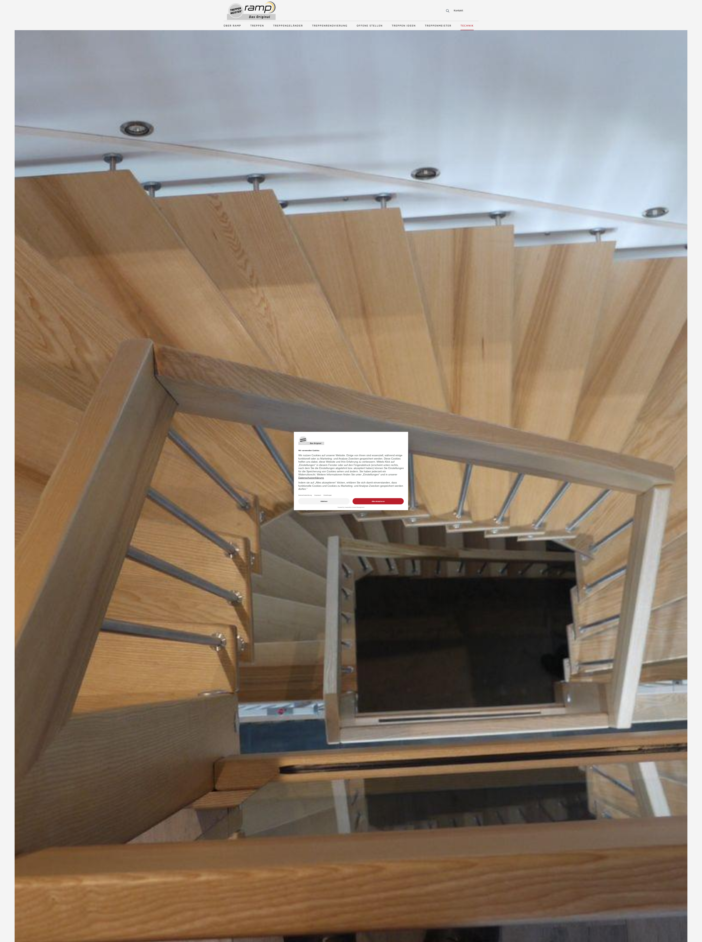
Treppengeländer (288, 25)
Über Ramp (232, 25)
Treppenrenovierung (330, 25)
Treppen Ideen (404, 25)
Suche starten (443, 11)
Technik (467, 25)
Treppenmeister (438, 25)
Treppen (257, 25)
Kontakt (458, 10)
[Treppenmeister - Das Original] (251, 10)
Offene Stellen (370, 25)
